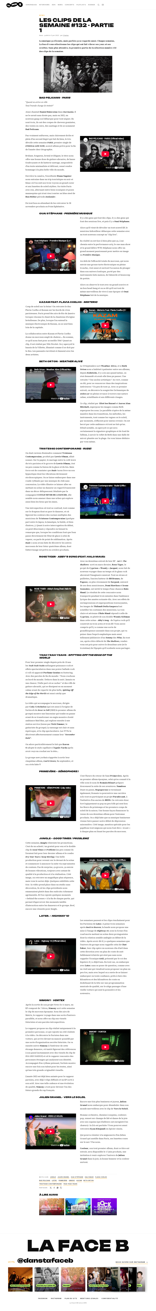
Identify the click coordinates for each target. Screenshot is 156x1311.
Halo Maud (89, 1177)
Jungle (53, 1177)
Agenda (91, 5)
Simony (72, 1180)
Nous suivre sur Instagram (132, 1262)
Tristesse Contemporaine (50, 1184)
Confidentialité (110, 1298)
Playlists (81, 5)
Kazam (79, 1180)
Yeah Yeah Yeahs (70, 1184)
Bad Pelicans (44, 1180)
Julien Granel (63, 1177)
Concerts (69, 5)
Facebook (43, 1298)
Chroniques (31, 5)
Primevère (63, 1180)
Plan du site (71, 1298)
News (60, 5)
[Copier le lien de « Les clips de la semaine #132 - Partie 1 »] (61, 1188)
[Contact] (103, 4)
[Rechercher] (98, 5)
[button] (78, 74)
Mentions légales (89, 1298)
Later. (54, 1180)
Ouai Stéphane (77, 1177)
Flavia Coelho (101, 1177)
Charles (66, 35)
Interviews (44, 5)
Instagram (56, 1298)
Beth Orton (88, 1180)
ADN (54, 5)
